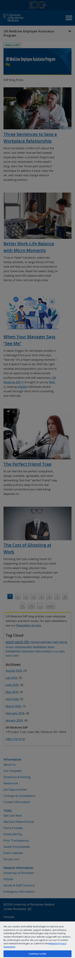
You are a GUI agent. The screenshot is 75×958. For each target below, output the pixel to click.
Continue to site (37, 953)
